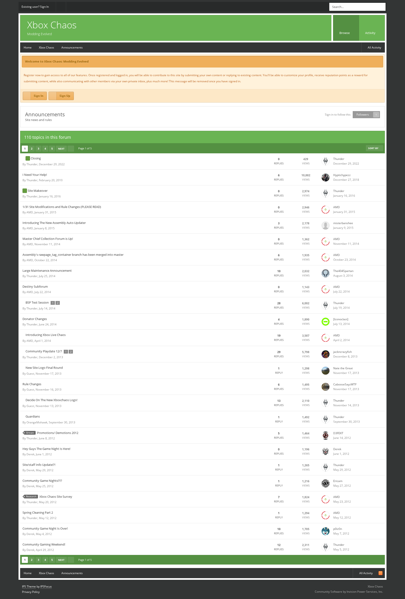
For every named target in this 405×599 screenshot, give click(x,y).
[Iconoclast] (340, 319)
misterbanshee (343, 223)
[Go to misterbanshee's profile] (326, 226)
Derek (30, 454)
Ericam (337, 481)
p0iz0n (337, 529)
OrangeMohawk (36, 422)
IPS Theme (29, 586)
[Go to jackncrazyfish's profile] (326, 354)
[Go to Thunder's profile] (326, 161)
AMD (29, 212)
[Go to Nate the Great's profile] (326, 371)
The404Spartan (343, 271)
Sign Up (65, 96)
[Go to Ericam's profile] (326, 483)
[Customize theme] (61, 7)
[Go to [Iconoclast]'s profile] (326, 322)
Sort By (373, 148)
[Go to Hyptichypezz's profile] (326, 177)
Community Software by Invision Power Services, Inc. (349, 592)
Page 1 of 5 (85, 148)
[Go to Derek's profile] (326, 452)
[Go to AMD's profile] (326, 210)
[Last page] (71, 149)
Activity (370, 33)
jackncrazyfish (342, 352)
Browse (344, 33)
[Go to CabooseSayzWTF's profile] (326, 387)
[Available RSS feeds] (380, 573)
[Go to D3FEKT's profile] (326, 436)
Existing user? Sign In (36, 7)
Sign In (38, 96)
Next (61, 148)
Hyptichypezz (342, 175)
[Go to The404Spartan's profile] (326, 273)
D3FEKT (338, 433)
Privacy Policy (31, 592)
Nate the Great (343, 368)
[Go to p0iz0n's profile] (326, 531)
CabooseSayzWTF (344, 384)
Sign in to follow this (338, 115)
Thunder (32, 164)
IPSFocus (46, 586)
